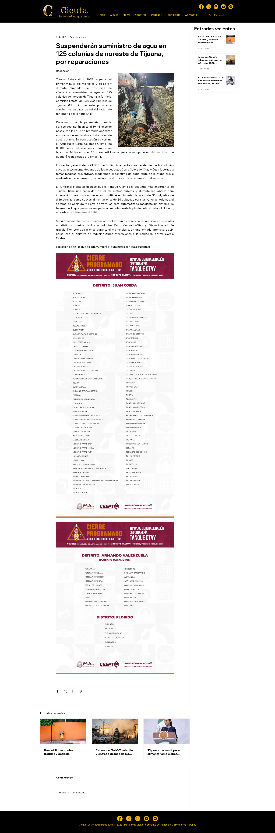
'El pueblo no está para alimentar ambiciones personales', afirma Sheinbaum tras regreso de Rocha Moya (166, 752)
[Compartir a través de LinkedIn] (73, 691)
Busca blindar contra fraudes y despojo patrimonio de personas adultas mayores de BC (61, 752)
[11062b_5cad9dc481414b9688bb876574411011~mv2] (230, 6)
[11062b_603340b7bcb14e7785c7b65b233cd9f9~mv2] (216, 6)
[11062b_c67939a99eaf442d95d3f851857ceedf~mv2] (223, 6)
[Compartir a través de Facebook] (57, 691)
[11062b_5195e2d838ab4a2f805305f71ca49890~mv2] (208, 6)
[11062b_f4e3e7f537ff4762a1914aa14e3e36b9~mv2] (201, 6)
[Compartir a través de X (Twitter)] (65, 691)
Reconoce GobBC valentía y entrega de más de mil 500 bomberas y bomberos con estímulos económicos (114, 752)
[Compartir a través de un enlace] (80, 691)
